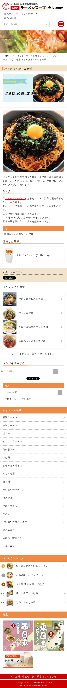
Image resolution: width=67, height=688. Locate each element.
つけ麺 (6, 457)
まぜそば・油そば (12, 465)
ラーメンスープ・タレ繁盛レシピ (30, 56)
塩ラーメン (9, 433)
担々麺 (6, 481)
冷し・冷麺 (15, 59)
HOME (6, 56)
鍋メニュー (9, 529)
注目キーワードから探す (18, 399)
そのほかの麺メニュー (15, 521)
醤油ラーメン (10, 417)
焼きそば (8, 497)
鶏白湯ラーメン (11, 449)
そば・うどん (10, 505)
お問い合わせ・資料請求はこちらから (36, 676)
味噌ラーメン (10, 425)
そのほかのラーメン (14, 489)
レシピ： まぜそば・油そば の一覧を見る (31, 354)
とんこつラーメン (12, 441)
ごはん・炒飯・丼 (12, 537)
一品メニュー (10, 546)
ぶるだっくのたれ (15, 198)
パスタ (6, 513)
